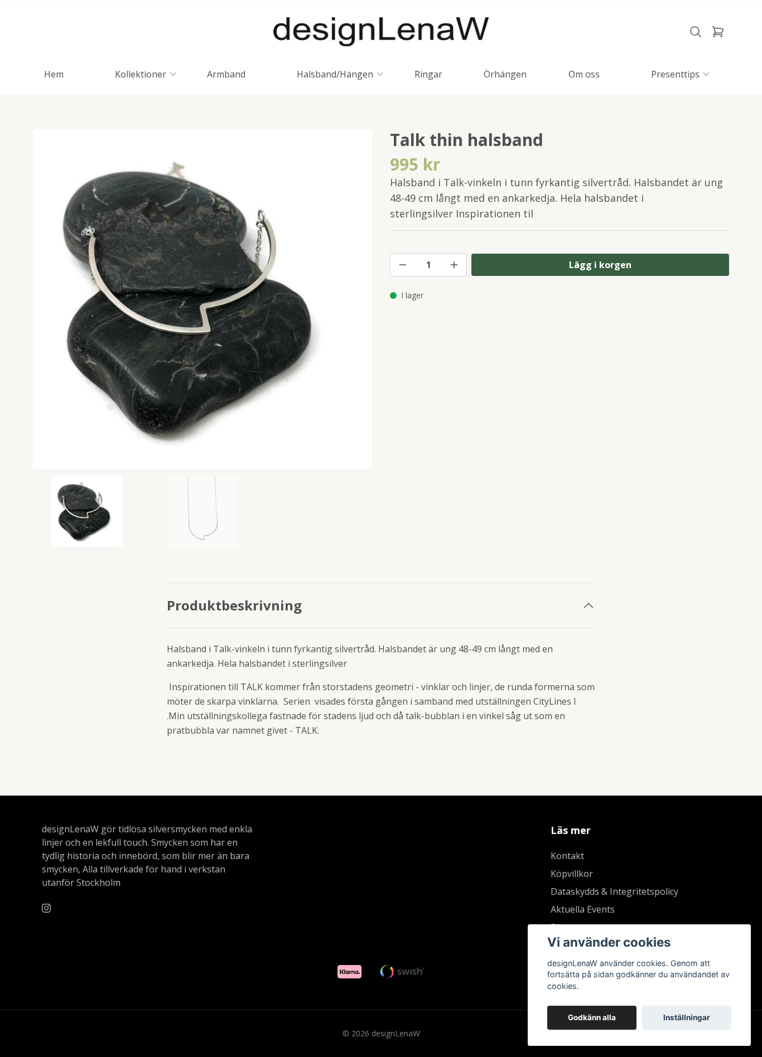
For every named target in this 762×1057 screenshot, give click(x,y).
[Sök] (695, 32)
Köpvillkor (572, 873)
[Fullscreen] (202, 299)
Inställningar (686, 1017)
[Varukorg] (718, 32)
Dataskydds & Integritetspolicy (614, 891)
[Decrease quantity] (402, 265)
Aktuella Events (583, 909)
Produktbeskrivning (234, 605)
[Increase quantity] (454, 265)
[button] (353, 303)
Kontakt (567, 856)
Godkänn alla (592, 1017)
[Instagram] (46, 908)
